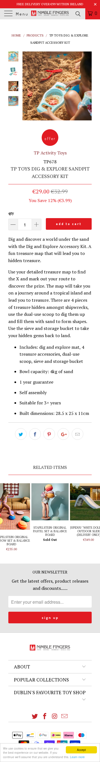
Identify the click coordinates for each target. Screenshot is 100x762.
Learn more (77, 757)
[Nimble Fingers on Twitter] (35, 716)
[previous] (27, 85)
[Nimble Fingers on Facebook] (45, 716)
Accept (81, 750)
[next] (86, 85)
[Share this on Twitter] (21, 434)
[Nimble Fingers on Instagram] (55, 716)
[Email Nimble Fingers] (65, 716)
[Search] (78, 13)
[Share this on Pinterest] (49, 434)
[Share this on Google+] (63, 434)
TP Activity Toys (50, 153)
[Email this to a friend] (77, 434)
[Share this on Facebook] (35, 434)
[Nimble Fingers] (50, 13)
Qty (11, 213)
